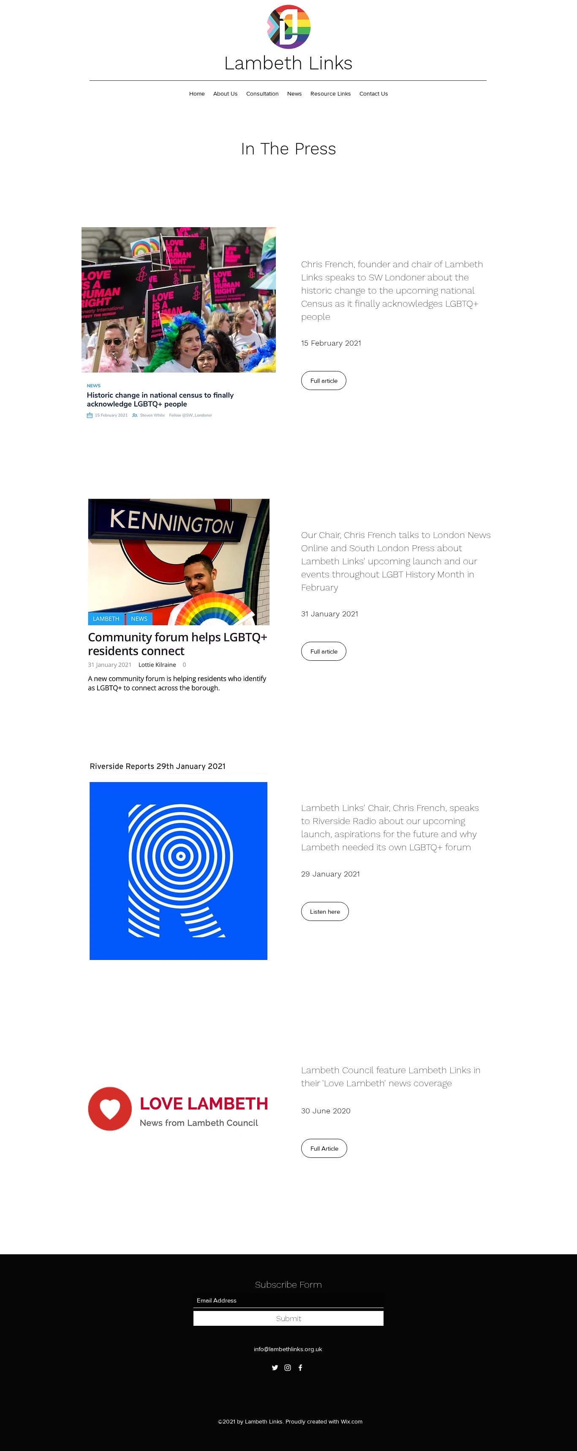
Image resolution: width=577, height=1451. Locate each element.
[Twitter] (275, 1367)
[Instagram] (287, 1367)
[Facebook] (300, 1367)
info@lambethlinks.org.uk (288, 1348)
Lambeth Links (288, 63)
